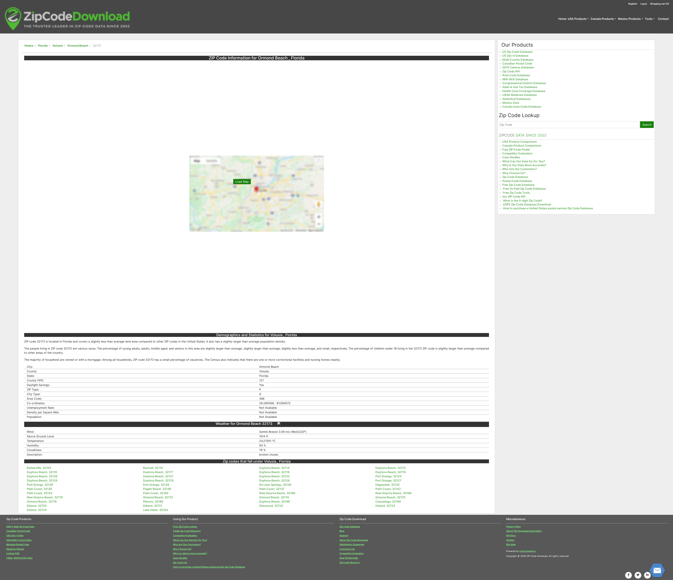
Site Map (511, 544)
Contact (663, 19)
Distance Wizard (15, 549)
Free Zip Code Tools (516, 192)
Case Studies (511, 157)
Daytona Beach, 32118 (274, 472)
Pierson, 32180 (153, 501)
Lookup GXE (13, 553)
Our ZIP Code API (513, 196)
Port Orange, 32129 (156, 484)
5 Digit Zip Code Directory (187, 531)
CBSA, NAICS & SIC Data (19, 558)
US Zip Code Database (517, 51)
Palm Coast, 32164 (155, 493)
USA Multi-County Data (18, 540)
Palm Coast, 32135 (39, 489)
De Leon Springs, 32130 (275, 484)
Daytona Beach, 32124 (42, 480)
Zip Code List (180, 562)
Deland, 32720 (37, 505)
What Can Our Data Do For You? (523, 161)
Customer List (347, 549)
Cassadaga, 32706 (388, 501)
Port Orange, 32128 (40, 484)
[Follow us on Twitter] (638, 574)
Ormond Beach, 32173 (158, 497)
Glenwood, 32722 (271, 505)
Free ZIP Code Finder (516, 149)
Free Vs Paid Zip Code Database (524, 188)
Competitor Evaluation (517, 153)
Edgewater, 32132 (387, 484)
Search (646, 124)
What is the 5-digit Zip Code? (522, 200)
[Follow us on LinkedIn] (647, 574)
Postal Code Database (517, 181)
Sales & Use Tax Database (519, 87)
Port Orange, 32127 (388, 480)
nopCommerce (527, 551)
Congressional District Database (524, 83)
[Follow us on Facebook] (628, 574)
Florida (43, 45)
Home (562, 19)
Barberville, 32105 (39, 468)
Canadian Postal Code (517, 63)
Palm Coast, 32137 (271, 489)
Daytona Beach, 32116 (42, 472)
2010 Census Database (518, 67)
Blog (341, 531)
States (28, 45)
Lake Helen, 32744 (155, 510)
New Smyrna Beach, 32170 (45, 497)
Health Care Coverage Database (523, 91)
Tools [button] (648, 19)
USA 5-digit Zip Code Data (20, 526)
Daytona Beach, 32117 (158, 472)
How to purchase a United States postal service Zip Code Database (548, 208)
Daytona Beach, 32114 (274, 468)
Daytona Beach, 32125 (158, 480)
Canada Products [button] (602, 19)
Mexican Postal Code (17, 544)
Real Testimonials (348, 558)
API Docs (511, 535)
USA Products (577, 19)
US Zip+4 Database (515, 55)
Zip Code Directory (349, 562)
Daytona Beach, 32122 (274, 476)
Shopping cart (659, 3)
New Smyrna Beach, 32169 (393, 493)
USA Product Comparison (519, 141)
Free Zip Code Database (518, 184)
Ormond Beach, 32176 (42, 501)
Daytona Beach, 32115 (390, 468)
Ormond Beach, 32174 (274, 497)
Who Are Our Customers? (519, 169)
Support (343, 535)
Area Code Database (516, 75)
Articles (510, 540)
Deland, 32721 (152, 505)
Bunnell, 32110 (153, 468)
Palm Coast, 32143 (39, 493)
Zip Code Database (515, 177)
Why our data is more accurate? (190, 553)
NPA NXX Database (515, 79)
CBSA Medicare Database (519, 95)
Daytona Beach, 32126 (274, 480)
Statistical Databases (516, 99)
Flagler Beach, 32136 (157, 489)
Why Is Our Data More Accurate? (524, 165)
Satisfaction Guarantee (351, 544)
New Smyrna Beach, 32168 (277, 493)
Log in (644, 3)
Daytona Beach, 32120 (42, 476)
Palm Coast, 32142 (388, 489)
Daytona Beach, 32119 (390, 472)
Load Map (242, 181)
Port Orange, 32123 (388, 476)
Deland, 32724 (37, 510)
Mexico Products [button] (629, 19)
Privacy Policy (513, 526)
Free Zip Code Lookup (185, 526)
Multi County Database (517, 59)
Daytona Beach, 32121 (158, 476)
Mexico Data (510, 102)
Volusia (57, 45)
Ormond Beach (77, 45)
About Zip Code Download (353, 540)
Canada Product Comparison (521, 145)
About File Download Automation (524, 531)
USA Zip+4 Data (14, 535)
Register (632, 3)
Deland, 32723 (385, 505)
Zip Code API (511, 71)
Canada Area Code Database (521, 106)
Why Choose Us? (514, 173)
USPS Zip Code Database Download (527, 204)
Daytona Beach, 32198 (274, 501)
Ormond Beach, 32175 (390, 497)
